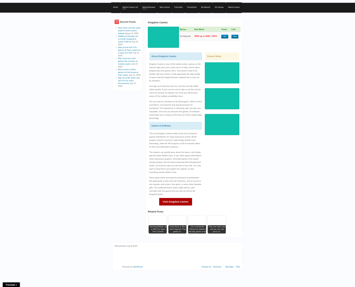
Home (115, 7)
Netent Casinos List (130, 8)
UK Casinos (219, 7)
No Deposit (205, 7)
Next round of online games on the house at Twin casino (128, 72)
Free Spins (178, 7)
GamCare (217, 267)
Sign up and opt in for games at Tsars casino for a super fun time (129, 50)
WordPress (138, 267)
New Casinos (165, 7)
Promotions (192, 7)
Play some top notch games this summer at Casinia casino (128, 61)
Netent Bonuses (148, 8)
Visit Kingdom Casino (175, 201)
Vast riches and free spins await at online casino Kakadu (129, 30)
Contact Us (206, 267)
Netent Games (234, 7)
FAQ (238, 267)
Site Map (229, 267)
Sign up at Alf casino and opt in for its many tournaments (129, 80)
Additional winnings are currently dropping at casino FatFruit (128, 39)
